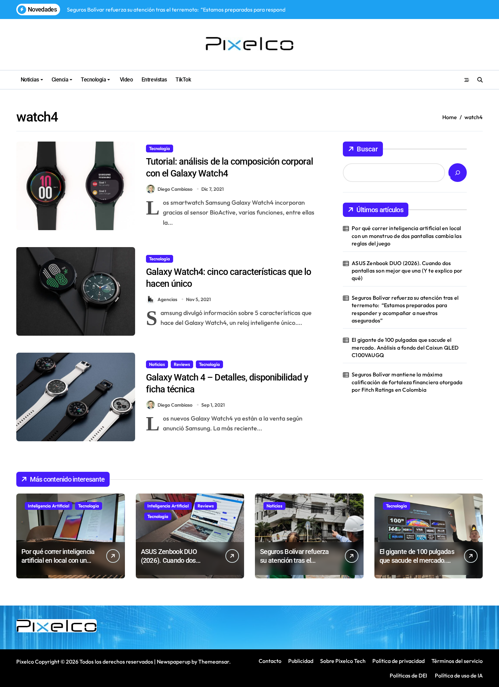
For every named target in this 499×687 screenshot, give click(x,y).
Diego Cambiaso (175, 189)
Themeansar (213, 661)
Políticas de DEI (408, 675)
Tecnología (93, 79)
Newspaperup (173, 661)
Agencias (167, 299)
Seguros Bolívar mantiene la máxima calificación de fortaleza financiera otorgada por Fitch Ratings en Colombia (407, 382)
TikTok (183, 79)
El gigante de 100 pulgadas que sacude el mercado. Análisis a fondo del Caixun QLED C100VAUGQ (405, 347)
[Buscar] (457, 172)
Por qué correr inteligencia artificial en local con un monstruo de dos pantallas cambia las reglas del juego (407, 236)
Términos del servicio (457, 660)
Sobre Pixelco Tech (343, 660)
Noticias (30, 79)
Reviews (182, 364)
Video (125, 79)
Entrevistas (154, 79)
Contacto (270, 660)
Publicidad (300, 660)
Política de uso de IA (458, 675)
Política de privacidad (398, 660)
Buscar (367, 149)
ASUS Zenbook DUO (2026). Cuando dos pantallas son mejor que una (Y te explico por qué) (407, 271)
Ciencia (60, 79)
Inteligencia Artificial (48, 505)
